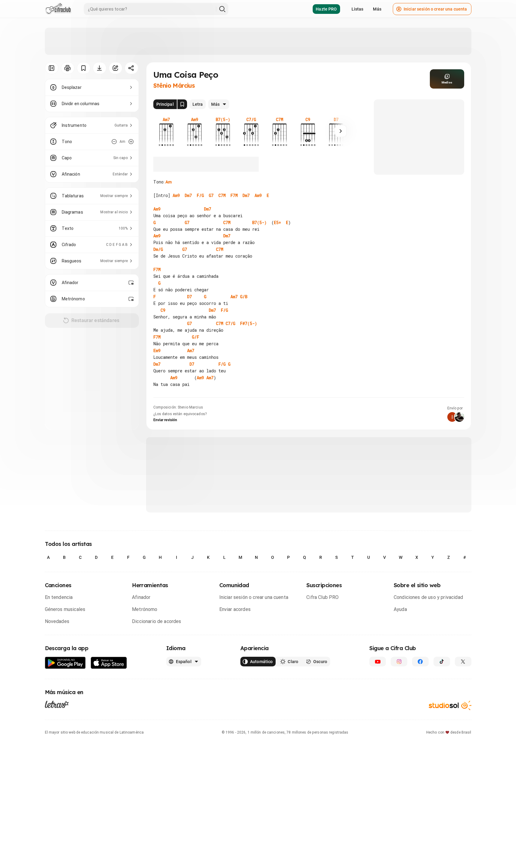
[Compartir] (131, 68)
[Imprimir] (67, 68)
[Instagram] (399, 661)
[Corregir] (115, 68)
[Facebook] (420, 661)
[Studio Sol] (450, 705)
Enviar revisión (165, 420)
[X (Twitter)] (463, 661)
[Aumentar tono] (131, 141)
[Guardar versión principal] (182, 104)
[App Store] (109, 663)
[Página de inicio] (58, 9)
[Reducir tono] (114, 141)
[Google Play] (65, 663)
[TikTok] (441, 661)
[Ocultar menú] (51, 68)
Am (168, 182)
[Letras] (57, 704)
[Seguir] (341, 131)
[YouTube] (377, 661)
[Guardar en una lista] (83, 68)
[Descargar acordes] (99, 68)
